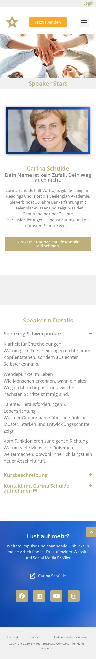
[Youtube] (56, 596)
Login (88, 3)
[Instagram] (74, 596)
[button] (84, 22)
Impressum (36, 637)
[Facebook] (22, 596)
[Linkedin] (39, 596)
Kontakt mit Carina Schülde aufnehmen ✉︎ (36, 488)
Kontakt (12, 637)
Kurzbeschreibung (26, 475)
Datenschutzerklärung (70, 637)
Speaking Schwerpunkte (32, 333)
